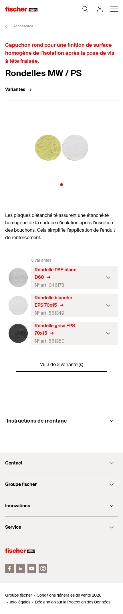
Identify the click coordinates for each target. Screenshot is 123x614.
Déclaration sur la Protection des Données (72, 602)
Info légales (20, 602)
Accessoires (23, 26)
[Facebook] (9, 568)
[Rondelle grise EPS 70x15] (18, 333)
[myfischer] (100, 9)
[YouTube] (31, 568)
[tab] (61, 184)
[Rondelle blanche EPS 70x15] (18, 305)
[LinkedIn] (20, 568)
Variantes (15, 89)
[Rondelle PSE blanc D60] (18, 277)
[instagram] (43, 568)
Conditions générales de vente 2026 (69, 595)
